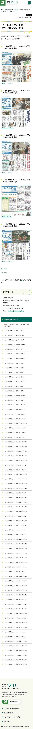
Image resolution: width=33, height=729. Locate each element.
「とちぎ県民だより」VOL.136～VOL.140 (15, 456)
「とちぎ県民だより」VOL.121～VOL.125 (15, 442)
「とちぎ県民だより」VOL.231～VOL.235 (15, 544)
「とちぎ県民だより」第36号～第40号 (14, 363)
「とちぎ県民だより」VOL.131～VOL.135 (15, 451)
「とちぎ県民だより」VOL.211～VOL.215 (15, 525)
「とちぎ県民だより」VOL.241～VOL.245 (15, 553)
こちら (23, 280)
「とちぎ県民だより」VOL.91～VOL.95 (14, 414)
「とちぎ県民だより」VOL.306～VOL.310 (15, 613)
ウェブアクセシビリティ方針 (12, 717)
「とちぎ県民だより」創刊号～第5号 (14, 330)
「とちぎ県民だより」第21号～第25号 (14, 349)
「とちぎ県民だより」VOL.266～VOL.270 (15, 576)
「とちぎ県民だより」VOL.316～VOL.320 (15, 622)
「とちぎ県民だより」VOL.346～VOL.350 (15, 650)
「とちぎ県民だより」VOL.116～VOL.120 (15, 437)
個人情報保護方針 (9, 713)
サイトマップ (8, 721)
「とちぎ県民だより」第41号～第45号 (14, 367)
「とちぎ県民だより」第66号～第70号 (14, 391)
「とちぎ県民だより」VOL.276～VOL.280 (15, 585)
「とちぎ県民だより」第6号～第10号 (14, 335)
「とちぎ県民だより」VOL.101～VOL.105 (15, 423)
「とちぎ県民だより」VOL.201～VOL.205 (15, 516)
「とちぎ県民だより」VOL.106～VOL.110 (15, 428)
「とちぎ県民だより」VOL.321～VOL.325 (15, 627)
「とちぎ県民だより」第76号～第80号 (14, 400)
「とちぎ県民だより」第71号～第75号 (14, 395)
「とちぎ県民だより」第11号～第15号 (14, 340)
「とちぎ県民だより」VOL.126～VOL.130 (15, 446)
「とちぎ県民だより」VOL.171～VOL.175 (15, 488)
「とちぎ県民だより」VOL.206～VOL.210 (15, 520)
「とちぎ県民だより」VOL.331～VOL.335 (15, 636)
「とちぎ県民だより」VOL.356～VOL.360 (15, 659)
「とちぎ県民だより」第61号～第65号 (14, 386)
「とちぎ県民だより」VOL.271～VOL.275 (15, 581)
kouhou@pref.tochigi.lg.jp (16, 311)
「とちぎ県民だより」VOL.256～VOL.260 (15, 567)
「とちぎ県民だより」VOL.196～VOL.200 (15, 511)
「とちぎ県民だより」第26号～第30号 (14, 353)
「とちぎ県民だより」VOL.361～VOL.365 (15, 664)
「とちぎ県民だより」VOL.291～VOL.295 (15, 599)
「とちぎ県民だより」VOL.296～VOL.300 (15, 604)
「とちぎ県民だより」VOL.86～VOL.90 (14, 409)
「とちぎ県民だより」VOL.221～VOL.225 (15, 534)
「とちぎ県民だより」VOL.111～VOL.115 (15, 432)
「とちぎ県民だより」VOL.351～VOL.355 (15, 655)
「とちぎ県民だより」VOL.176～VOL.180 (15, 493)
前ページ (4, 269)
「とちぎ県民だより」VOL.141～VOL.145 (15, 460)
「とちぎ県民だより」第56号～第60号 (14, 381)
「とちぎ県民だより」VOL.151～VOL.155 (15, 469)
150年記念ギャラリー (12, 9)
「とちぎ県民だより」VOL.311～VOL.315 (15, 618)
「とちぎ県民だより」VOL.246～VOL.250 (15, 557)
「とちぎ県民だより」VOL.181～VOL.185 (15, 497)
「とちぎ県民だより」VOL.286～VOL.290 (15, 595)
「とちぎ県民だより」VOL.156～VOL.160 (15, 474)
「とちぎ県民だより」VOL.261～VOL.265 (15, 571)
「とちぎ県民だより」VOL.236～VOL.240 (15, 548)
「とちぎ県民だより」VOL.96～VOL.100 (15, 418)
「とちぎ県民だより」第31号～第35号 (14, 358)
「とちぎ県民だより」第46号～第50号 (14, 372)
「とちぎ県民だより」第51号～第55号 (14, 377)
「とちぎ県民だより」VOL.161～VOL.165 (15, 479)
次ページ (4, 272)
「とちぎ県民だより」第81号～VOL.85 (14, 404)
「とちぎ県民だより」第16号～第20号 (14, 344)
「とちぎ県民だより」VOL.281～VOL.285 (15, 590)
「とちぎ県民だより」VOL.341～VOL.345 (15, 646)
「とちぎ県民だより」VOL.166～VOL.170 (15, 483)
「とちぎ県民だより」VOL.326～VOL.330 (15, 632)
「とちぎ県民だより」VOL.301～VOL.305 (15, 608)
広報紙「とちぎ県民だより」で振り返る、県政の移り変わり (16, 325)
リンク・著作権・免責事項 (11, 708)
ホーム (3, 9)
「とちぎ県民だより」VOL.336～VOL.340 (15, 641)
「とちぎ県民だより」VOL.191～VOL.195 (15, 507)
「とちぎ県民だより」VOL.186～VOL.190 (15, 502)
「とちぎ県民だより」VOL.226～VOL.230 (15, 539)
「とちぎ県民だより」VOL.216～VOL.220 (15, 530)
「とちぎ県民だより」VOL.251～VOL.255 (15, 562)
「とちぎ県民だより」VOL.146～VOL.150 (15, 465)
